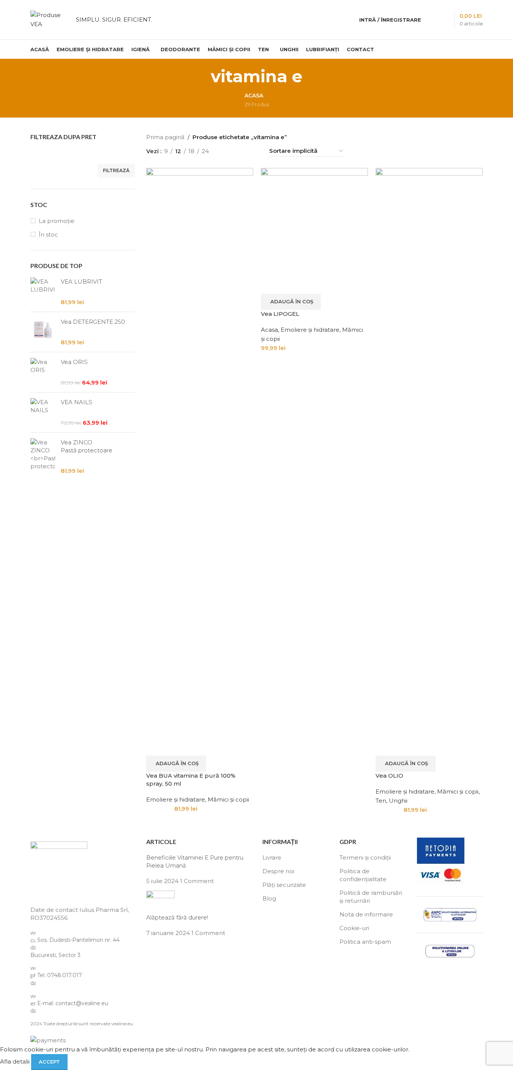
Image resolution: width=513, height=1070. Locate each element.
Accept (49, 1062)
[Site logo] (49, 19)
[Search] (432, 19)
